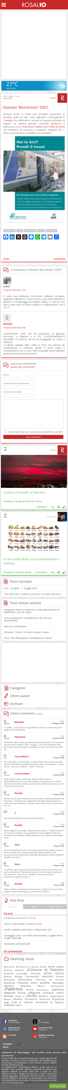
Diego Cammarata (27, 976)
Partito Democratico (38, 989)
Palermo (30, 501)
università (45, 999)
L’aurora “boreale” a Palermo (24, 492)
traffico (18, 999)
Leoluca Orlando (16, 983)
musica (26, 986)
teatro (8, 999)
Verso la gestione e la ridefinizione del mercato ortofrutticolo (28, 619)
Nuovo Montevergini (51, 986)
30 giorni (12, 906)
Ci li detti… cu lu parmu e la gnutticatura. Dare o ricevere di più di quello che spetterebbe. (33, 728)
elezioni (48, 976)
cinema (20, 970)
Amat (44, 966)
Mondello (59, 982)
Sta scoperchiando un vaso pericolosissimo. (24, 818)
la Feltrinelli (57, 979)
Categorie (17, 688)
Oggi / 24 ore (56, 906)
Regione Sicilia (15, 992)
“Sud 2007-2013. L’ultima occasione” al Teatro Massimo (32, 594)
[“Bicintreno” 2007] (34, 221)
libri (34, 983)
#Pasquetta (30, 230)
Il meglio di (19, 501)
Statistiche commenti (17, 943)
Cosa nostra (54, 973)
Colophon (7, 1044)
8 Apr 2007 (7, 98)
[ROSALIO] (34, 4)
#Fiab (19, 230)
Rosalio (53, 98)
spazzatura (57, 996)
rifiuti (61, 992)
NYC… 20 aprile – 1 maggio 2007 (20, 588)
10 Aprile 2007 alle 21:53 (14, 290)
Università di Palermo (50, 1002)
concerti (9, 973)
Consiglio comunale (29, 973)
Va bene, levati (58, 1086)
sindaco (44, 996)
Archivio (16, 703)
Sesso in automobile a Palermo (23, 923)
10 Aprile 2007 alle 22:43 (14, 327)
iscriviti (59, 431)
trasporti (31, 999)
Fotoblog (7, 501)
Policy (6, 1047)
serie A (20, 996)
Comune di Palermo (46, 969)
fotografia (9, 979)
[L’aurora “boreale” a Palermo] (34, 471)
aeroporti (9, 966)
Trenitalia (8, 120)
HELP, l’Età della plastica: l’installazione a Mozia (28, 638)
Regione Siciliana (41, 992)
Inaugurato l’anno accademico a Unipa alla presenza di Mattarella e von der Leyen (31, 611)
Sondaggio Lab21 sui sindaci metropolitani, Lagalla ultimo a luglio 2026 (33, 936)
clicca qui (13, 1075)
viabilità (9, 1005)
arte (52, 966)
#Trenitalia (51, 230)
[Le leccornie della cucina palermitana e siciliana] (34, 538)
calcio (61, 966)
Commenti (42, 507)
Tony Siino (51, 516)
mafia (45, 983)
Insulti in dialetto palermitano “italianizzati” (28, 929)
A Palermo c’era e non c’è (20, 917)
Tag (52, 507)
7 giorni (34, 906)
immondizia (26, 979)
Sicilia (6, 259)
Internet (41, 979)
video (19, 1005)
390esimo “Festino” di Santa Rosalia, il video (26, 632)
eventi (61, 976)
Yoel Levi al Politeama (15, 626)
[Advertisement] (34, 45)
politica (58, 989)
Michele (7, 323)
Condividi (58, 507)
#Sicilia (41, 230)
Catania (8, 970)
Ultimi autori (20, 696)
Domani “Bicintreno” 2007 (25, 107)
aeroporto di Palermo (27, 966)
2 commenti (59, 259)
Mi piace (64, 507)
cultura (8, 976)
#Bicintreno (9, 230)
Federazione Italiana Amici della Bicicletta (43, 126)
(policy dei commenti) (22, 366)
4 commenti (41, 572)
